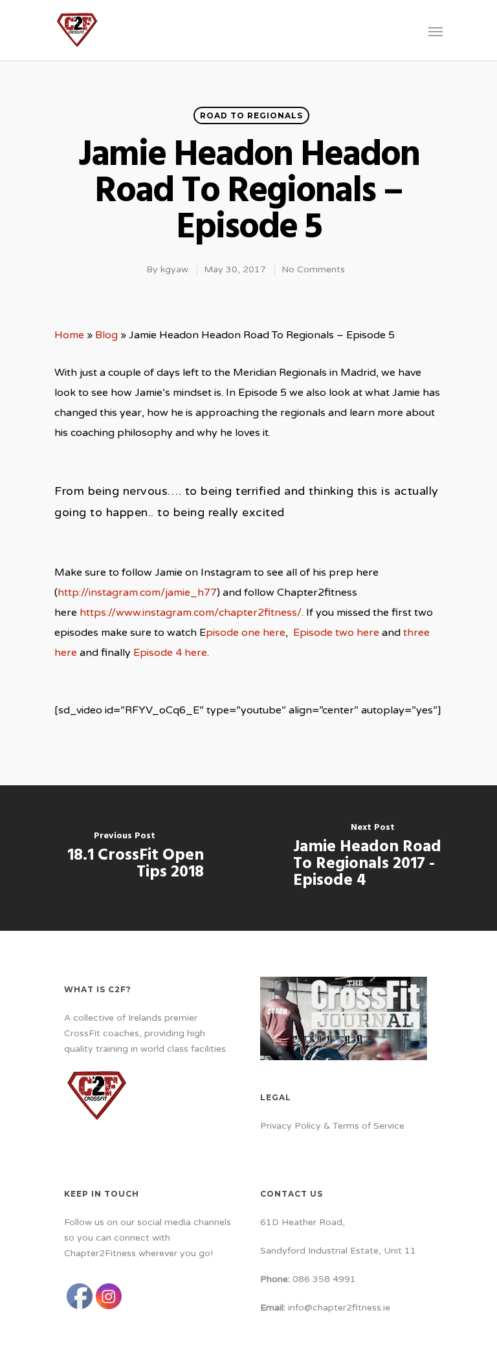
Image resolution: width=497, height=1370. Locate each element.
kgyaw (174, 269)
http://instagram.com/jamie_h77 (137, 592)
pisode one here (245, 632)
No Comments (313, 269)
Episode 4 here (170, 652)
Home (69, 335)
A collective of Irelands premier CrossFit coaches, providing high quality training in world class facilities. (146, 1033)
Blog (106, 335)
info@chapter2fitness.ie (339, 1307)
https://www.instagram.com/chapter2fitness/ (191, 612)
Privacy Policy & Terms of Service (332, 1125)
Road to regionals (251, 115)
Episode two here (336, 632)
